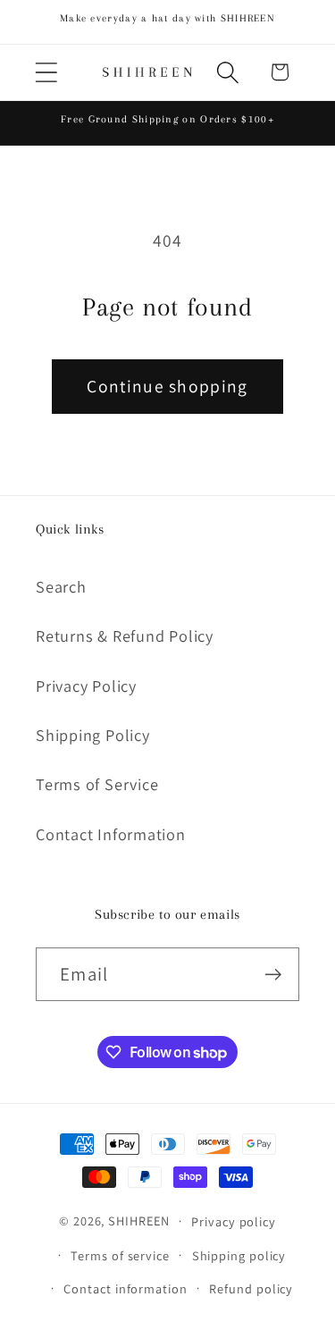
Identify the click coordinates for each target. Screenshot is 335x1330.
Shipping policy (239, 1255)
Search (61, 586)
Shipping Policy (93, 734)
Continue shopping (167, 386)
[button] (46, 71)
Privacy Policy (86, 685)
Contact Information (111, 834)
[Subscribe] (272, 974)
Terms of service (120, 1255)
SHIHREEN (138, 1220)
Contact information (125, 1288)
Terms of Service (97, 784)
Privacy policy (233, 1221)
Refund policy (251, 1288)
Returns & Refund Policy (125, 635)
